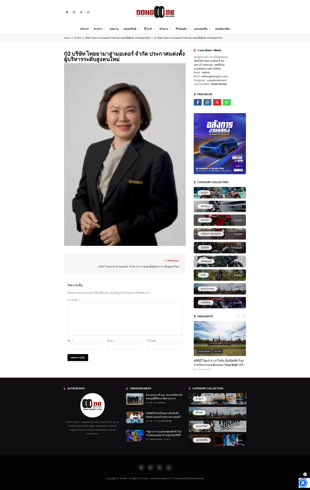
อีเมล (111, 340)
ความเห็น (73, 299)
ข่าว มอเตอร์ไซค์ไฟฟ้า (163, 421)
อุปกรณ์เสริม (200, 28)
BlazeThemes (197, 478)
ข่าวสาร (98, 28)
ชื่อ (70, 340)
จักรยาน (163, 28)
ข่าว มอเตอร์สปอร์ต (154, 439)
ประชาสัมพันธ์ (224, 351)
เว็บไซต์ (151, 340)
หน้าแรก (84, 28)
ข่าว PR (210, 351)
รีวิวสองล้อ (181, 28)
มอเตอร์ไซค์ (130, 28)
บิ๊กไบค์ (148, 28)
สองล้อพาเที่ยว (222, 28)
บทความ (114, 28)
